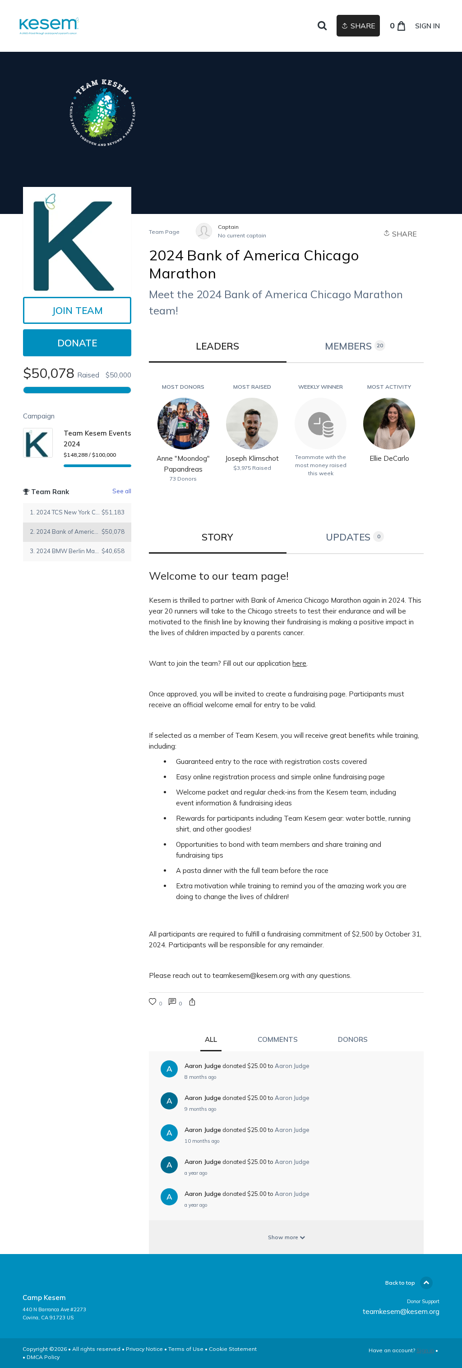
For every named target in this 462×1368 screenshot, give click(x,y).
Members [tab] (354, 346)
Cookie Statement (233, 1348)
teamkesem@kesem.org (401, 1311)
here (299, 663)
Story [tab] (217, 537)
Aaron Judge (292, 1065)
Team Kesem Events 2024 (97, 438)
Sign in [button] (427, 26)
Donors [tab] (353, 1039)
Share (403, 233)
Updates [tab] (353, 537)
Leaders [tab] (217, 346)
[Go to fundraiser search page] (322, 26)
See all (121, 491)
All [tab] (211, 1039)
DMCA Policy (43, 1357)
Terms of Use (185, 1348)
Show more (284, 1237)
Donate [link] (77, 343)
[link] (48, 26)
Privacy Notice (144, 1348)
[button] (192, 1003)
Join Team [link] (77, 310)
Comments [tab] (278, 1039)
